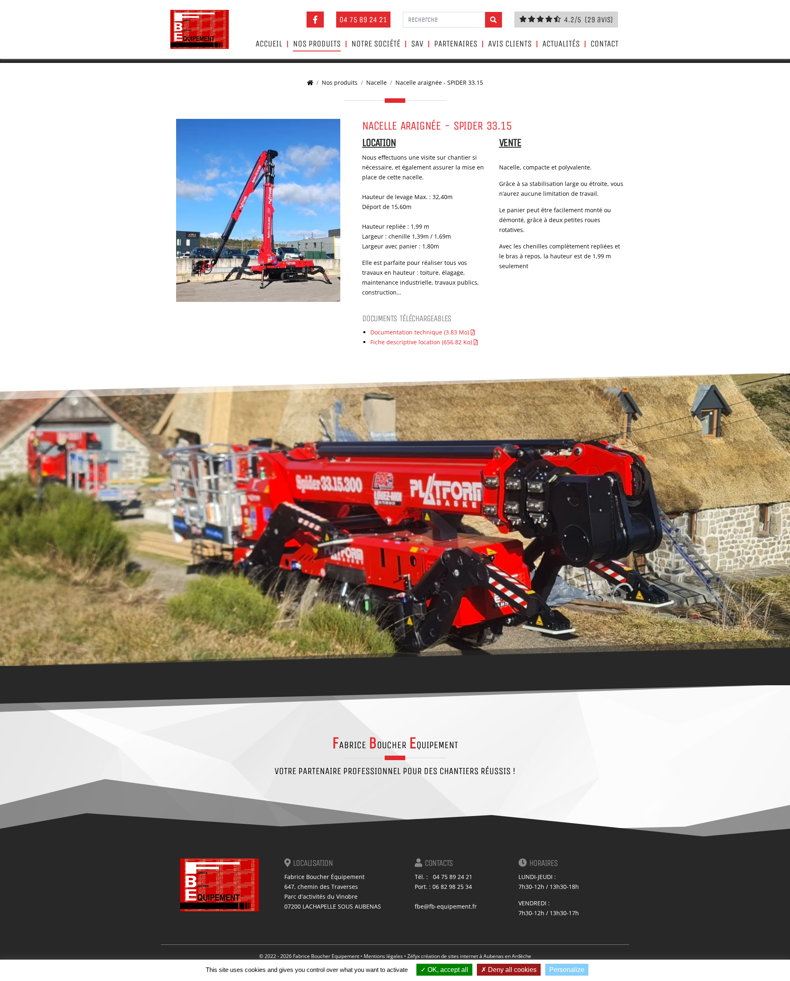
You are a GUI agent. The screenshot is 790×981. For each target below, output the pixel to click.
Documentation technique (419, 332)
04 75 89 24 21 (363, 19)
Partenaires (455, 44)
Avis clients (510, 44)
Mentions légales (383, 956)
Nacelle (376, 82)
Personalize (566, 969)
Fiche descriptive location (421, 342)
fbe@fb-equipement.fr (446, 906)
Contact (604, 44)
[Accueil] (310, 82)
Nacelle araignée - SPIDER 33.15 (439, 82)
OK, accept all (447, 969)
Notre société (375, 44)
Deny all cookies (511, 969)
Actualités (561, 44)
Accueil (269, 44)
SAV (417, 44)
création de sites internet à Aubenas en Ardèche (476, 956)
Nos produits (317, 44)
